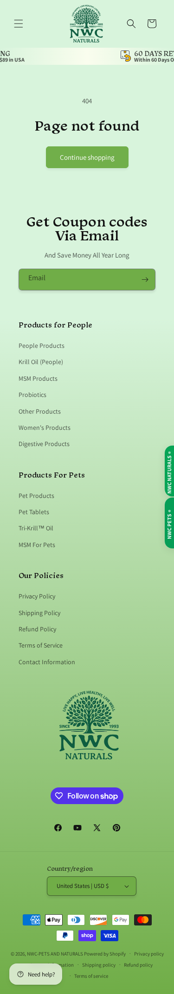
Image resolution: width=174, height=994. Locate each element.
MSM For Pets (37, 545)
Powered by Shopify (105, 953)
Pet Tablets (34, 512)
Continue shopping (87, 157)
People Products (41, 345)
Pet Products (36, 495)
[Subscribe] (145, 279)
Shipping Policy (39, 613)
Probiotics (32, 394)
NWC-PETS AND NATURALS (55, 953)
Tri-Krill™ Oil (36, 528)
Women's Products (45, 427)
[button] (18, 23)
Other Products (40, 411)
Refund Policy (37, 629)
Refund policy (138, 965)
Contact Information (47, 662)
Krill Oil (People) (41, 362)
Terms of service (91, 976)
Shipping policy (99, 965)
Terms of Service (41, 645)
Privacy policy (149, 953)
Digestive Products (44, 444)
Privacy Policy (37, 596)
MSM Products (38, 378)
